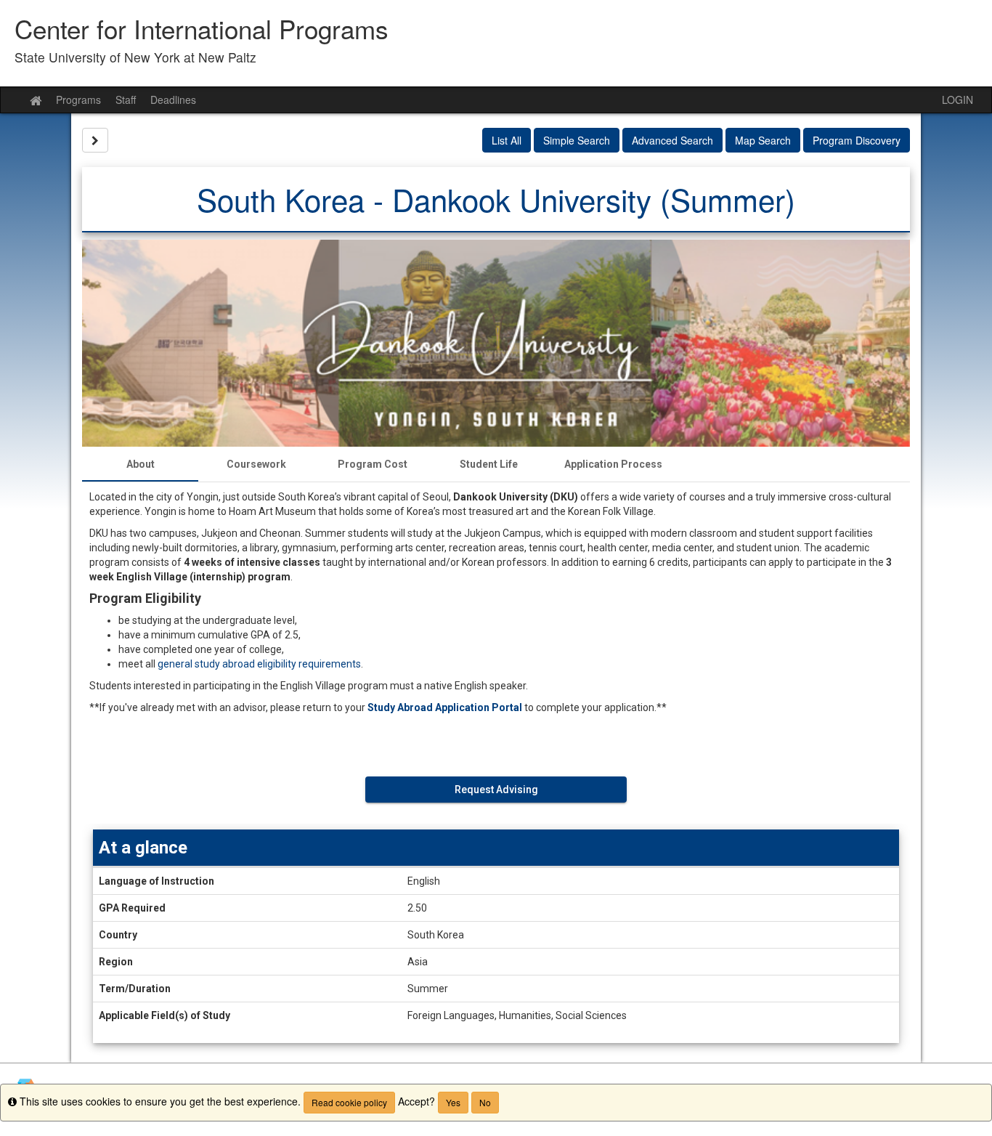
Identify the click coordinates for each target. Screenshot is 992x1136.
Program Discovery (856, 140)
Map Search (763, 140)
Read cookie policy (349, 1102)
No (485, 1102)
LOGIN (957, 99)
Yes (453, 1102)
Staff (125, 99)
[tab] (140, 464)
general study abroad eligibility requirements (259, 664)
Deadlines (173, 99)
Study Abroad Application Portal (444, 707)
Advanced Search (672, 140)
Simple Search (576, 140)
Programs (78, 99)
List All (506, 140)
